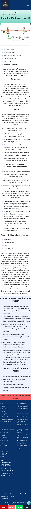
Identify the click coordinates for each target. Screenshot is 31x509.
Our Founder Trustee (6, 410)
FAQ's (18, 448)
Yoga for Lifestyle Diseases (7, 419)
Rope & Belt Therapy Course (23, 403)
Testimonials (4, 453)
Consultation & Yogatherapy (13, 12)
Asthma (3, 435)
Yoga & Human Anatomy (22, 405)
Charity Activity (5, 408)
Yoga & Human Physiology (22, 406)
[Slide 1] (13, 41)
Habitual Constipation (6, 447)
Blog (18, 447)
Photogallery (4, 454)
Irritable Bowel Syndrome (22, 429)
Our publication (5, 451)
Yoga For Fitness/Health (22, 437)
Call (27, 507)
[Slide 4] (17, 41)
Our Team (4, 411)
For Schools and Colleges (22, 434)
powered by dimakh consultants (15, 504)
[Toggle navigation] (27, 5)
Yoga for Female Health (7, 418)
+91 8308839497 (4, 498)
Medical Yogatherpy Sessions (23, 445)
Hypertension (4, 437)
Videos (3, 456)
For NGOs (19, 435)
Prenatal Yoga (5, 440)
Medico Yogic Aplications (22, 408)
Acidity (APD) (4, 445)
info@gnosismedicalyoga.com (8, 496)
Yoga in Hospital (20, 442)
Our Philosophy (5, 413)
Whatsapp (19, 507)
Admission (11, 507)
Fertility (3, 443)
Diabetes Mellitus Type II (7, 438)
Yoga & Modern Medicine (7, 421)
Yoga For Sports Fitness (22, 440)
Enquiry (4, 507)
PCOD (3, 442)
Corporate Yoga (20, 438)
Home (2, 12)
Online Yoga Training (21, 443)
